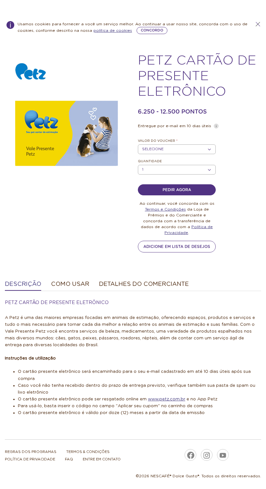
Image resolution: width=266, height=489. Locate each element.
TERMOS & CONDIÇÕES (88, 452)
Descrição (23, 284)
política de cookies (112, 30)
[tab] (23, 284)
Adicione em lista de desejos (176, 247)
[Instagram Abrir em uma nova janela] (206, 455)
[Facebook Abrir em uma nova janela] (190, 455)
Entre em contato (102, 459)
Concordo (152, 30)
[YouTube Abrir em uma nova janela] (223, 455)
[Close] (258, 24)
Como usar (70, 284)
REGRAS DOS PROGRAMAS (30, 452)
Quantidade (150, 161)
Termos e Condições (165, 209)
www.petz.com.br (166, 399)
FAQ (69, 459)
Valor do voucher (157, 140)
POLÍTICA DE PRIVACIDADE (30, 459)
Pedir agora (177, 190)
